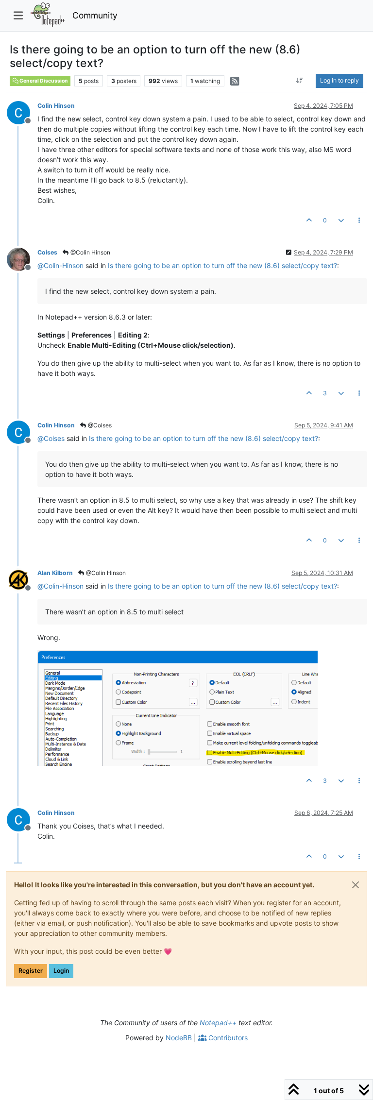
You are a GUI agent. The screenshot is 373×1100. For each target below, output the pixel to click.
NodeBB (179, 1037)
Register (30, 970)
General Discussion (43, 81)
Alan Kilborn (55, 572)
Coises (47, 252)
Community (95, 15)
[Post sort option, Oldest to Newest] (300, 80)
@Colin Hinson (89, 252)
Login (61, 970)
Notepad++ (218, 1022)
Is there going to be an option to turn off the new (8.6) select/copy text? (222, 265)
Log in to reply (339, 80)
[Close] (355, 885)
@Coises (99, 425)
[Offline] (22, 112)
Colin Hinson (56, 105)
